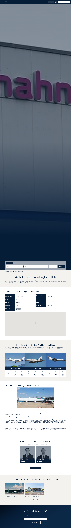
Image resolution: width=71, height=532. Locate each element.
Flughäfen (12, 271)
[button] (52, 2)
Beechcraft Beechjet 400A (56, 368)
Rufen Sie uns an (35, 467)
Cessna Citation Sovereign (35, 368)
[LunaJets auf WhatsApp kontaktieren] (56, 2)
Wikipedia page (18, 309)
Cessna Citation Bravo (15, 368)
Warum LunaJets (18, 2)
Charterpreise (36, 2)
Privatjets (43, 2)
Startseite (7, 271)
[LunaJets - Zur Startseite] (4, 2)
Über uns (10, 2)
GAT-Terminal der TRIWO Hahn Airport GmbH (15, 419)
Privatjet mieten (27, 2)
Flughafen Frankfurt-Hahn (11, 410)
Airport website (18, 308)
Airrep (6, 428)
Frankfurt (6, 281)
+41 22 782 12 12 (36, 522)
